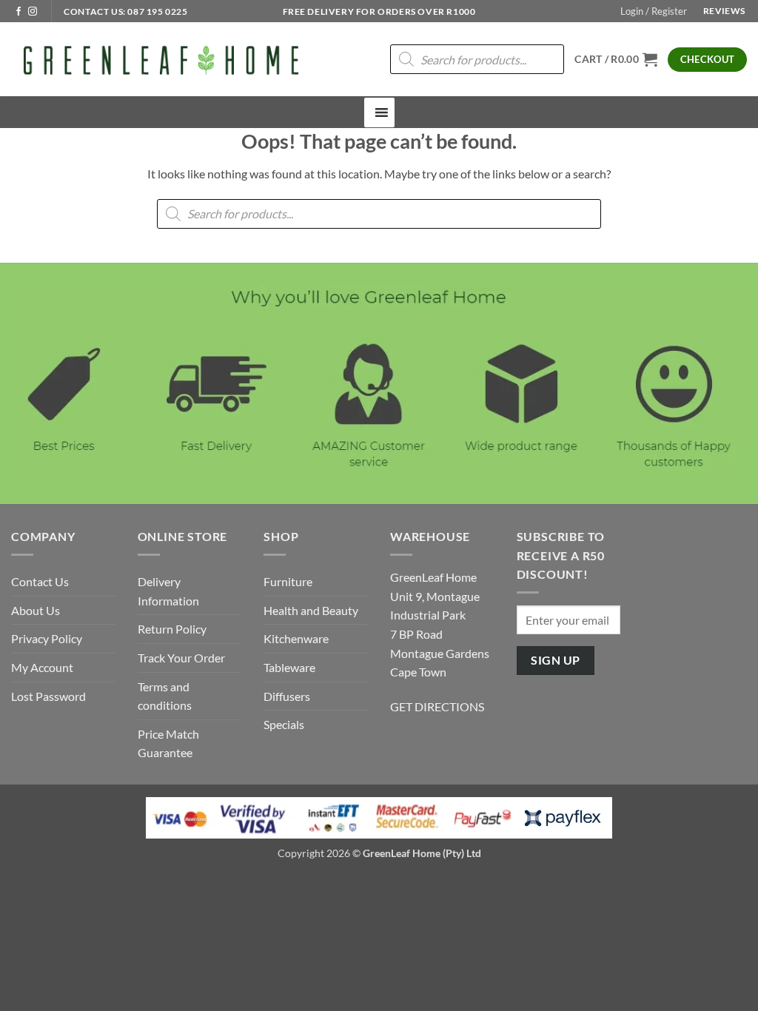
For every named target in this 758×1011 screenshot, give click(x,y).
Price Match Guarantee (168, 743)
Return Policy (172, 629)
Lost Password (48, 696)
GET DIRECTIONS (437, 706)
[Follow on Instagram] (32, 12)
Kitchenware (296, 638)
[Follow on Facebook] (18, 12)
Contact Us (40, 581)
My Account (42, 667)
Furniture (288, 581)
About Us (35, 610)
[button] (653, 11)
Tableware (289, 667)
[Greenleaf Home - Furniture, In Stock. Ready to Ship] (159, 59)
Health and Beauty (311, 610)
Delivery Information (168, 591)
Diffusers (287, 696)
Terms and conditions (165, 696)
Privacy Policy (46, 638)
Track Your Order (181, 658)
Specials (284, 724)
